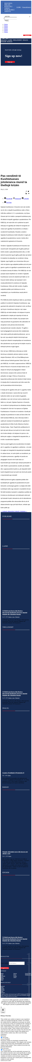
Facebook (3, 986)
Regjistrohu (27, 35)
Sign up (10, 62)
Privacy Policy (28, 973)
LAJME (10, 40)
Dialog (9, 775)
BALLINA (4, 40)
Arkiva (8, 11)
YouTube (2, 990)
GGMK (18, 7)
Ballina (2, 973)
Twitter (2, 987)
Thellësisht (3, 976)
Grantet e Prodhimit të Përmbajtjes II (13, 773)
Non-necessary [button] (5, 1048)
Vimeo (2, 991)
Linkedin (2, 988)
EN (7, 38)
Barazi (10, 856)
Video (7, 8)
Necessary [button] (3, 1036)
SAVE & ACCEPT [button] (6, 1060)
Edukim (10, 617)
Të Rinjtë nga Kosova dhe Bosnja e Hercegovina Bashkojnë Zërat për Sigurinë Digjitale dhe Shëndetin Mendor (14, 612)
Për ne (14, 974)
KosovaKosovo (26, 7)
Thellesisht (17, 617)
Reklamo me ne (28, 974)
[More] (28, 193)
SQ (3, 38)
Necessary (5, 1037)
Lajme (13, 617)
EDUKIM (3, 41)
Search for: (7, 16)
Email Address (5, 963)
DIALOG (25, 40)
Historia (8, 3)
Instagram (3, 992)
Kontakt (8, 6)
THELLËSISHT (17, 40)
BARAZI (9, 41)
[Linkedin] (26, 193)
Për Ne (7, 4)
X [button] (1, 1007)
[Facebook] (26, 191)
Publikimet (10, 9)
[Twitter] (28, 191)
